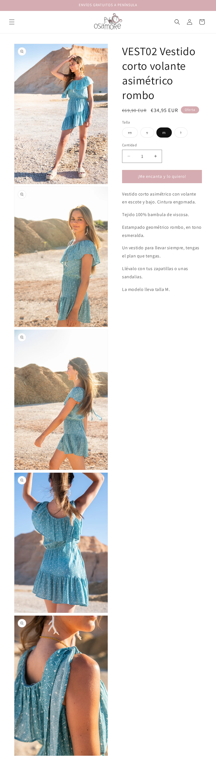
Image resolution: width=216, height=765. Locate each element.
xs (133, 134)
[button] (12, 22)
